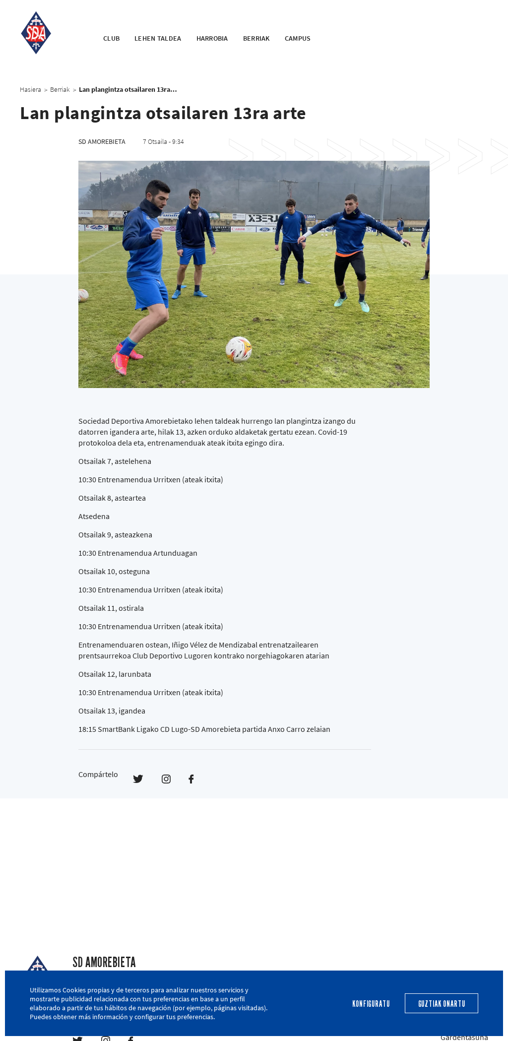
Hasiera (30, 89)
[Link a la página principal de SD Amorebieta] (49, 32)
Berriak (256, 38)
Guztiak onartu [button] (441, 1004)
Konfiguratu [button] (370, 1004)
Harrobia (212, 38)
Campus (298, 38)
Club (111, 38)
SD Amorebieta (103, 962)
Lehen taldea (157, 38)
